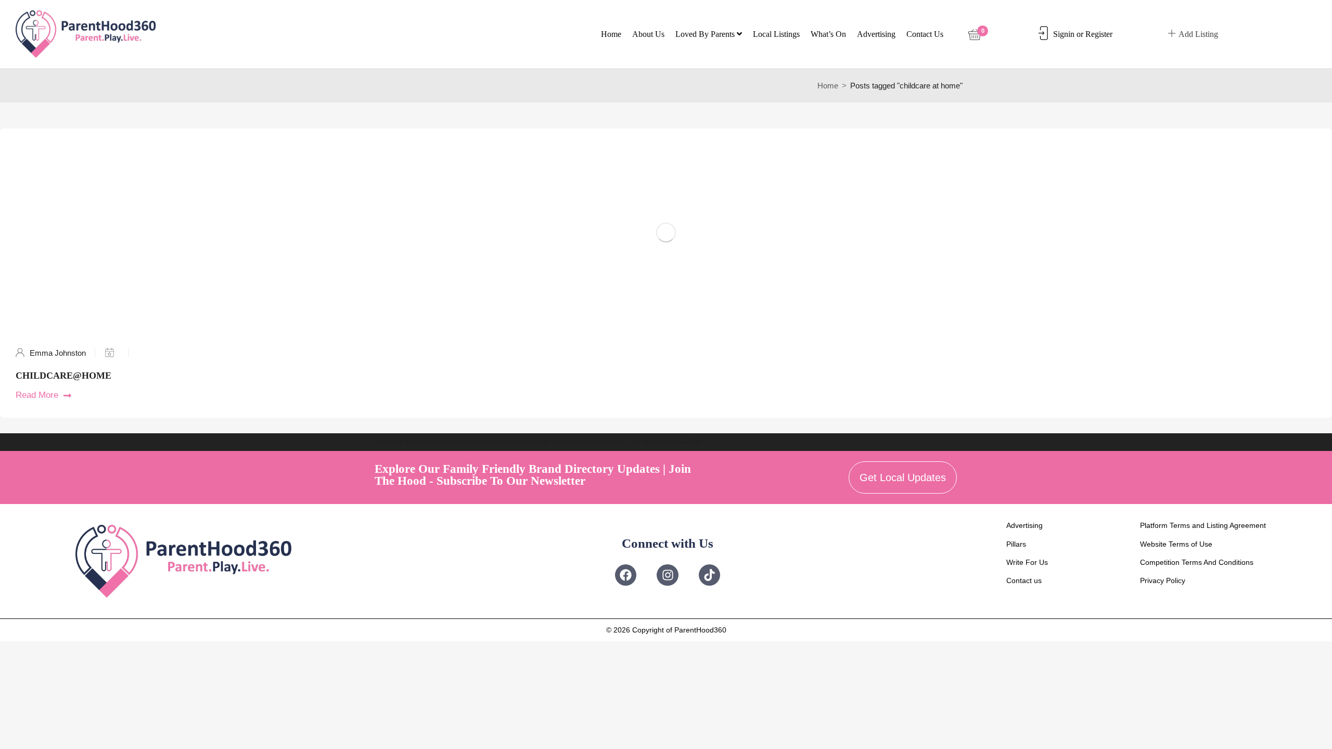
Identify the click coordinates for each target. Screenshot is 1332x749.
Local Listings (776, 34)
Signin (1063, 34)
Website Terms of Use (1176, 544)
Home (611, 34)
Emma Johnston (58, 352)
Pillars (1016, 544)
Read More (37, 395)
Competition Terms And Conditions (1196, 562)
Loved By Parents (706, 34)
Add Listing (1198, 34)
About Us (648, 34)
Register (1098, 34)
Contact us (924, 34)
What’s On (828, 34)
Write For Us (1027, 562)
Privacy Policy (1162, 580)
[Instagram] (667, 575)
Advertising (876, 34)
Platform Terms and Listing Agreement (1203, 525)
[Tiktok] (709, 575)
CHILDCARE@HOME (63, 375)
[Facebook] (625, 575)
